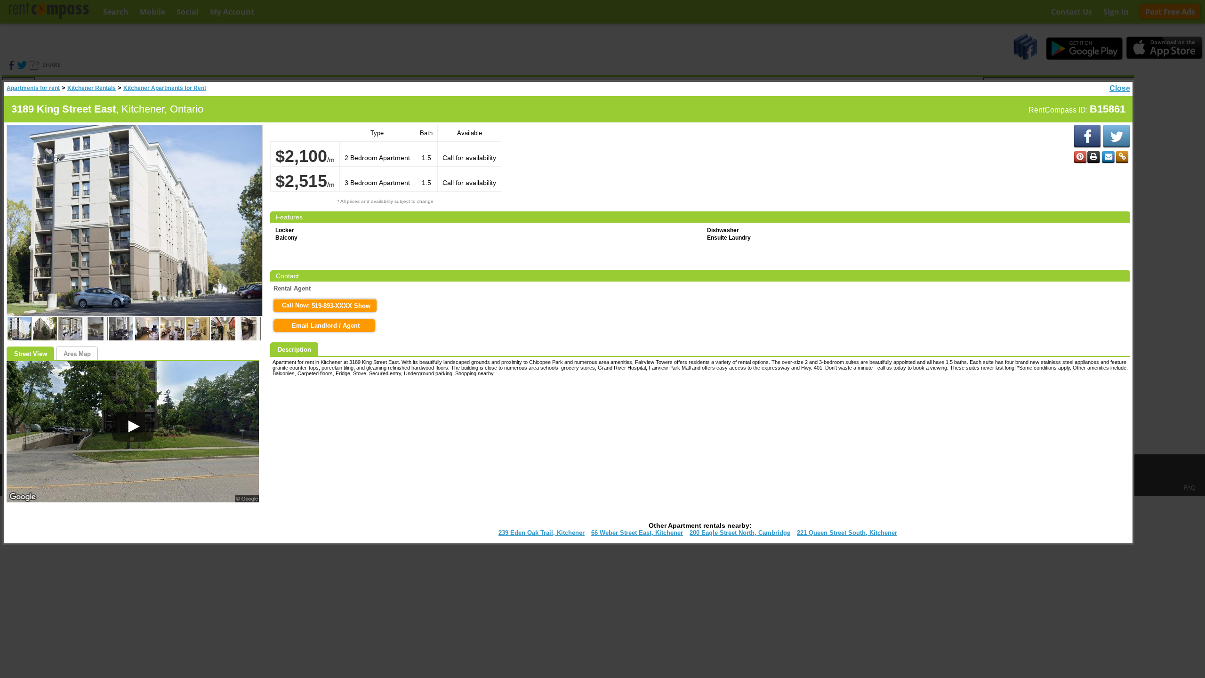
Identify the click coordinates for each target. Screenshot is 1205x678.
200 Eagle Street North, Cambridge (740, 532)
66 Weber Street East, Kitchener (637, 532)
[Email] (1108, 157)
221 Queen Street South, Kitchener (847, 532)
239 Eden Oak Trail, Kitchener (541, 532)
